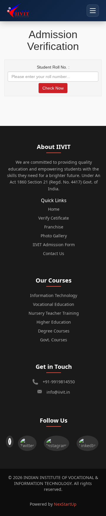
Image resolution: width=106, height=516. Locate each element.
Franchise (53, 227)
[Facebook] (10, 442)
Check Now (53, 88)
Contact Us (53, 253)
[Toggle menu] (93, 10)
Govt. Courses (53, 340)
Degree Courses (53, 331)
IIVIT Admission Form (54, 244)
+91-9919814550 (59, 381)
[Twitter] (28, 442)
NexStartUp (65, 504)
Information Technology (53, 295)
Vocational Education (53, 304)
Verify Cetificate (53, 218)
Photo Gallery (54, 235)
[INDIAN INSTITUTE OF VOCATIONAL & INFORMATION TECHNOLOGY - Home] (18, 11)
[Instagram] (58, 442)
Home (53, 209)
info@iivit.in (58, 392)
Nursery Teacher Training (54, 313)
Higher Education (54, 322)
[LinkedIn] (89, 442)
